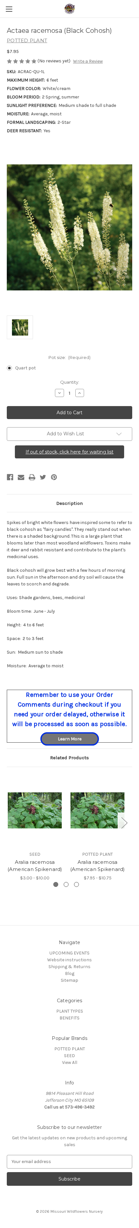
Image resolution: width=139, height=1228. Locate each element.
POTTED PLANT (69, 1049)
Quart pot (25, 368)
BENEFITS (69, 1018)
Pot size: (69, 357)
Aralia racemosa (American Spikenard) (34, 866)
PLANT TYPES (69, 1011)
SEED (69, 1055)
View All (69, 1062)
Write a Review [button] (88, 61)
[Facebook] (10, 477)
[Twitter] (43, 477)
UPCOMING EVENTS (69, 953)
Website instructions (69, 960)
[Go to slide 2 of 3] (66, 884)
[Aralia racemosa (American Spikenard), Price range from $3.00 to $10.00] (35, 810)
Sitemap (69, 980)
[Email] (21, 477)
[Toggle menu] (9, 9)
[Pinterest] (54, 477)
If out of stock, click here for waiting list (69, 452)
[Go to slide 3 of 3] (76, 884)
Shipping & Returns (69, 966)
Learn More (69, 739)
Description (69, 503)
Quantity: (69, 382)
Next (124, 823)
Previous (8, 823)
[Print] (32, 477)
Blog (69, 973)
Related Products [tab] (69, 758)
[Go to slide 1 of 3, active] (55, 884)
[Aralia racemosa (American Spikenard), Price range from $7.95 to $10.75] (97, 810)
